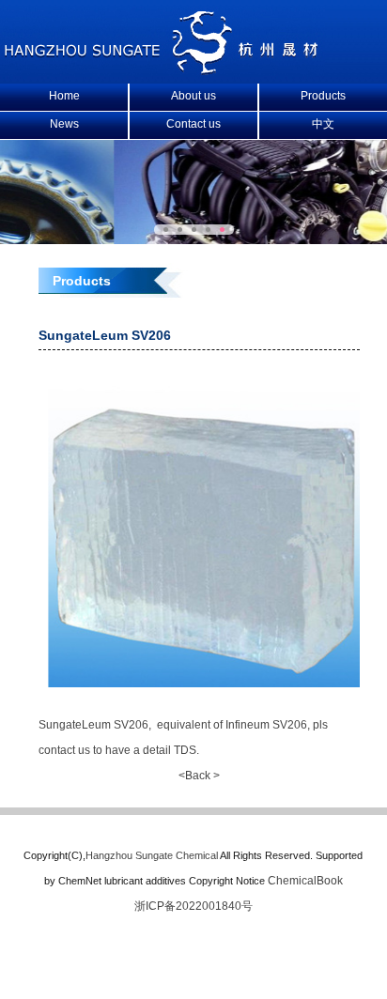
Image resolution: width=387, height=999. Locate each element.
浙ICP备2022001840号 (193, 906)
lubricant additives (145, 880)
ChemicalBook (305, 880)
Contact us (193, 124)
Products (323, 95)
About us (193, 95)
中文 (323, 124)
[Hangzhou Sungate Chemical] (162, 71)
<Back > (199, 775)
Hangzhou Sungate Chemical (151, 855)
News (64, 124)
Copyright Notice (227, 880)
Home (64, 95)
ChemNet (79, 880)
